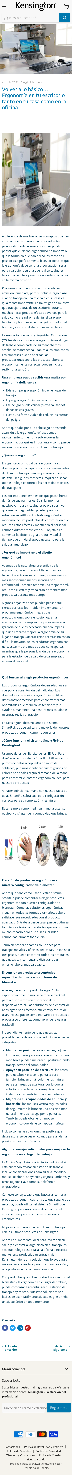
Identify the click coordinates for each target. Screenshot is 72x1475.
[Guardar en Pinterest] (28, 1328)
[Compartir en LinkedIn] (20, 1328)
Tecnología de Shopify (36, 1468)
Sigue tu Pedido (36, 1459)
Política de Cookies (50, 1455)
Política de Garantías (19, 1451)
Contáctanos (12, 1447)
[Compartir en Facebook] (5, 1328)
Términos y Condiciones (20, 1455)
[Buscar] (64, 17)
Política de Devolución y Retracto (43, 1447)
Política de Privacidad (48, 1451)
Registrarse (58, 1407)
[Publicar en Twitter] (13, 1328)
